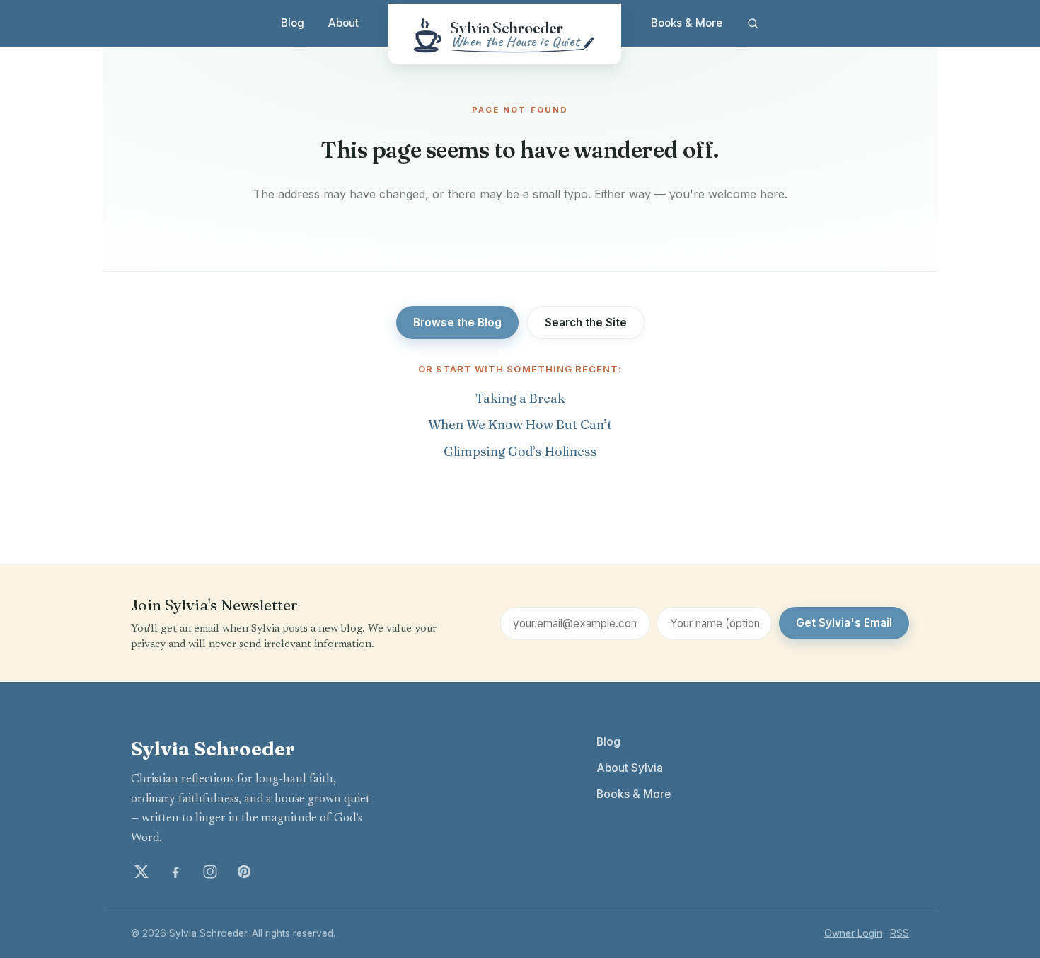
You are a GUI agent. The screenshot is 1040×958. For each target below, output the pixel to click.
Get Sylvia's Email (844, 622)
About (343, 23)
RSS (899, 933)
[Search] (752, 23)
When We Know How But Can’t (520, 424)
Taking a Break (520, 398)
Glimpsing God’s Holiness (520, 451)
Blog (292, 23)
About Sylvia (629, 768)
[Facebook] (175, 871)
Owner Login (853, 933)
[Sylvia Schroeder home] (504, 34)
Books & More (686, 23)
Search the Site (586, 322)
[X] (141, 871)
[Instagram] (210, 871)
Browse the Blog (457, 322)
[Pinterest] (244, 871)
